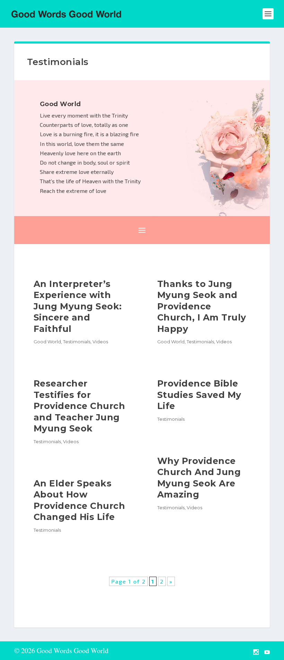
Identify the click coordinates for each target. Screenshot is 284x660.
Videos (100, 341)
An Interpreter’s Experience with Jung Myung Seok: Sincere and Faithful (78, 306)
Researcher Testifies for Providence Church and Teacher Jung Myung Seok (79, 406)
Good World (47, 341)
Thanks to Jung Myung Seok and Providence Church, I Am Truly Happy (201, 306)
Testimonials (76, 341)
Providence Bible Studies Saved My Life (199, 394)
